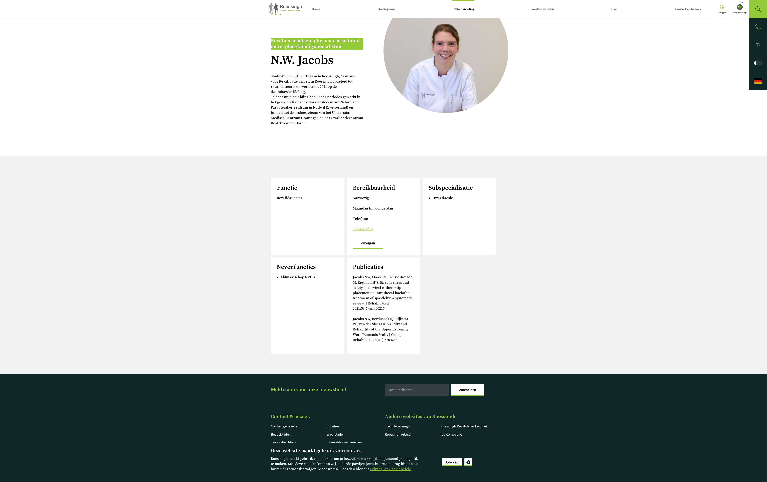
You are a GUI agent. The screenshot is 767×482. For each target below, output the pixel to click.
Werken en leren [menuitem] (543, 9)
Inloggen (722, 12)
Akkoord (452, 462)
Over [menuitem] (614, 9)
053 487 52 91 (363, 229)
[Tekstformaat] (758, 45)
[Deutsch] (758, 81)
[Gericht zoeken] (758, 9)
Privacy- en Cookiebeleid (390, 469)
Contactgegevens (284, 426)
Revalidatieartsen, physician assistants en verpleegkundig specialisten (315, 44)
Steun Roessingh (397, 426)
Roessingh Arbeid (398, 434)
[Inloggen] (758, 27)
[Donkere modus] (758, 63)
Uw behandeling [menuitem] (463, 9)
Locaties (333, 426)
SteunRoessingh (740, 12)
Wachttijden (336, 434)
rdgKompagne (451, 434)
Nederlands (285, 9)
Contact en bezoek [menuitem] (688, 9)
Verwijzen (368, 243)
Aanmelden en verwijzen (345, 442)
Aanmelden (467, 389)
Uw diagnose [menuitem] (386, 9)
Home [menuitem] (316, 9)
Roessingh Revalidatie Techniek (464, 426)
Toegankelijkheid (283, 442)
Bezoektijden (281, 434)
